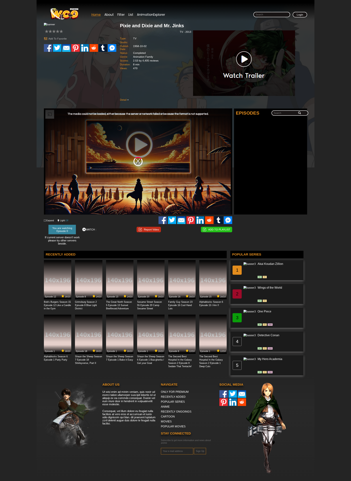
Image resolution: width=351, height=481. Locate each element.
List (130, 14)
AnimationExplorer (151, 14)
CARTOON (168, 416)
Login (300, 14)
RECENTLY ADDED (173, 396)
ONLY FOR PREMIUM (175, 391)
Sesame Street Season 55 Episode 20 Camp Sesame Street (149, 305)
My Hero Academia (270, 359)
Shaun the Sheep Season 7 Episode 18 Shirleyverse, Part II (88, 359)
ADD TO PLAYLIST (219, 229)
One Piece (264, 311)
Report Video (151, 229)
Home (96, 14)
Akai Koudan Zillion (270, 263)
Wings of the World (270, 287)
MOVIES (166, 421)
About (109, 14)
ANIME (165, 406)
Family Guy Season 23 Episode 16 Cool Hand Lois (180, 305)
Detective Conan (268, 335)
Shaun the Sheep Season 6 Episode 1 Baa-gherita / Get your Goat (150, 359)
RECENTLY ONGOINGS (176, 411)
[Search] (299, 113)
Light (64, 220)
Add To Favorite (57, 38)
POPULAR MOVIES (173, 426)
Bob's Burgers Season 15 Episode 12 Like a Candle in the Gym (57, 305)
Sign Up (200, 451)
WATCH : (91, 229)
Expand (50, 220)
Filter (121, 14)
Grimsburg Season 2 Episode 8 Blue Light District (86, 305)
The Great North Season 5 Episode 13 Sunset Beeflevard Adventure (119, 305)
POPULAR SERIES (173, 401)
